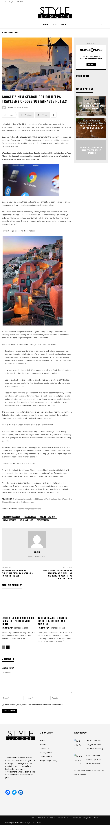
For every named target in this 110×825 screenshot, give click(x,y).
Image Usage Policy (48, 760)
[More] (53, 115)
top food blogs (43, 520)
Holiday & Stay (13, 32)
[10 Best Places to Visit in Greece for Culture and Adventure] (55, 604)
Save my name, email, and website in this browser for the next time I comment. (34, 705)
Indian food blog (9, 520)
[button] (101, 24)
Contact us (44, 748)
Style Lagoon (23, 771)
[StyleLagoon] (55, 13)
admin (10, 107)
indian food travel (26, 520)
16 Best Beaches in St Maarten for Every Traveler (91, 150)
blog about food (29, 517)
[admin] (4, 108)
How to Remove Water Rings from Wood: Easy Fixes (91, 128)
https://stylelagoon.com (36, 556)
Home (45, 24)
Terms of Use (46, 756)
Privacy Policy (46, 752)
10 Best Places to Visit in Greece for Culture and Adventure (52, 621)
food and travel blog (47, 517)
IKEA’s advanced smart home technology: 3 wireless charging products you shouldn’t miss (57, 574)
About (64, 24)
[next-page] (8, 647)
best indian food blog (11, 517)
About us (43, 744)
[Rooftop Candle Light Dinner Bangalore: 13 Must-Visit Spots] (19, 604)
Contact (55, 24)
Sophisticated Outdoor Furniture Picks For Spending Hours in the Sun (17, 573)
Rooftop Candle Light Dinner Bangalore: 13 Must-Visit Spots (18, 621)
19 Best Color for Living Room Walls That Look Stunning (91, 106)
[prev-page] (3, 647)
